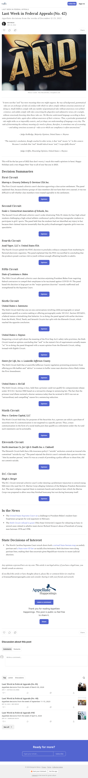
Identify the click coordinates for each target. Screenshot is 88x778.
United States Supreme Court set (24, 515)
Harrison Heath (13, 718)
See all (6, 727)
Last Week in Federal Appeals (15, 9)
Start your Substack (39, 771)
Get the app (53, 771)
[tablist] (12, 649)
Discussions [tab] (19, 678)
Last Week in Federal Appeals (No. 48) (20, 698)
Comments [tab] (7, 649)
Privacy (44, 767)
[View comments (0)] (9, 30)
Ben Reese (10, 22)
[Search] (84, 677)
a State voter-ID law (25, 548)
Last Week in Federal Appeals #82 (18, 712)
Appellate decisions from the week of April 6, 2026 (22, 716)
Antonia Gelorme (13, 690)
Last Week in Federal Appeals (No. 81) (20, 684)
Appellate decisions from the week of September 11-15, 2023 (26, 701)
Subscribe (72, 4)
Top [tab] (4, 678)
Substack (35, 775)
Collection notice (57, 767)
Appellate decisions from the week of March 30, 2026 (23, 687)
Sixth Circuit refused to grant (22, 522)
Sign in (82, 4)
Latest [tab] (10, 678)
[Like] (4, 30)
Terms (49, 767)
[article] (44, 688)
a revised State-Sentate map (64, 545)
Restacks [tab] (17, 649)
